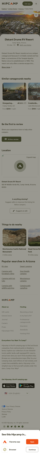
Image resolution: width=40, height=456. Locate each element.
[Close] (20, 228)
